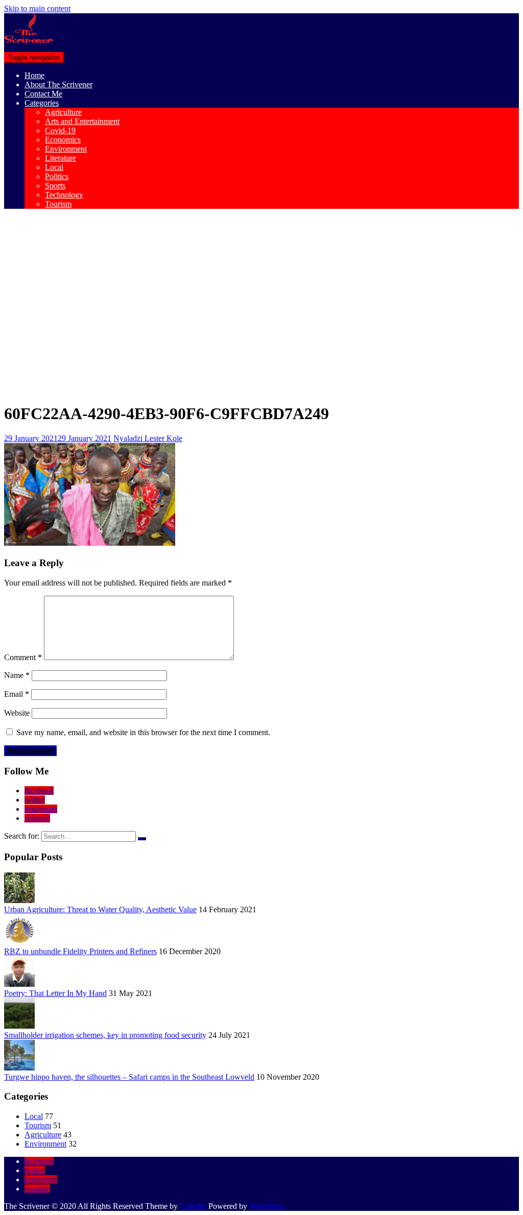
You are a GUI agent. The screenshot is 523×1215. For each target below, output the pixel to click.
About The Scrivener (58, 84)
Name (17, 675)
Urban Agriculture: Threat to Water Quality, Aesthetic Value (100, 909)
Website (17, 713)
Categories (42, 103)
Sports (55, 185)
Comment (23, 657)
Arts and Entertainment (82, 121)
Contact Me (43, 93)
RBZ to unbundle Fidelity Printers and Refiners (80, 951)
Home (34, 75)
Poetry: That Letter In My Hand (55, 993)
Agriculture (63, 112)
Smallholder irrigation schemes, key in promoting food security (105, 1035)
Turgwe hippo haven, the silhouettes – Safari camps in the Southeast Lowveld (129, 1077)
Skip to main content (37, 8)
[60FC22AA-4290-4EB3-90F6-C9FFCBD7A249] (89, 543)
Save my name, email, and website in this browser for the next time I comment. (143, 732)
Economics (63, 139)
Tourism (58, 204)
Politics (56, 176)
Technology (64, 194)
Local (54, 167)
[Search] (142, 838)
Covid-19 (60, 130)
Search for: (21, 836)
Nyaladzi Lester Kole (147, 438)
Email (16, 694)
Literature (60, 158)
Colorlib (193, 1206)
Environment (66, 148)
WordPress (266, 1206)
